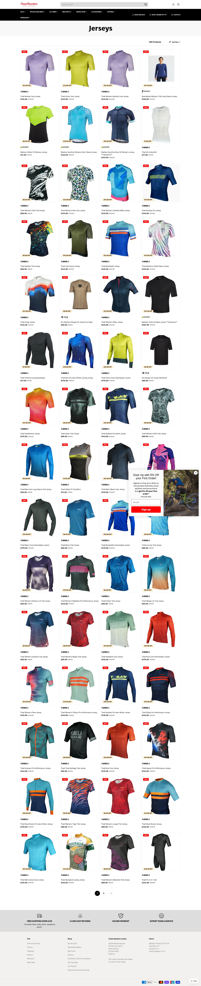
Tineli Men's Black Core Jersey (113, 489)
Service (70, 955)
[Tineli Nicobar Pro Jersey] (161, 182)
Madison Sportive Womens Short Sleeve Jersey (79, 152)
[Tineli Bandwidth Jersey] (120, 238)
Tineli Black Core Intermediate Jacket (34, 545)
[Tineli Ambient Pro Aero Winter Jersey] (120, 684)
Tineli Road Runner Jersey (152, 824)
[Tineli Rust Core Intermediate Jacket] (161, 629)
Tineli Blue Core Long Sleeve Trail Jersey (35, 489)
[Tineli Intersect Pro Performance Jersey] (39, 740)
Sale (22, 12)
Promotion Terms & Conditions (79, 959)
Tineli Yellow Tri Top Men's (71, 489)
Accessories (96, 12)
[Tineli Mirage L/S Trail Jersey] (161, 573)
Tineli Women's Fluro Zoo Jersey (73, 210)
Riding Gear (81, 12)
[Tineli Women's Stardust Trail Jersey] (39, 629)
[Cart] (178, 4)
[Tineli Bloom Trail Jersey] (80, 517)
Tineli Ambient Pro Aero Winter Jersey (115, 712)
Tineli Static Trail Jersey (70, 434)
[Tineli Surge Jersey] (39, 294)
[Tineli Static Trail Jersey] (80, 406)
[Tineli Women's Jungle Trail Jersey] (120, 796)
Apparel (110, 12)
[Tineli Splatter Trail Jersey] (39, 238)
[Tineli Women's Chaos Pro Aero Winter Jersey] (161, 461)
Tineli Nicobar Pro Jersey (151, 210)
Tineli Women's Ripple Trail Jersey (74, 657)
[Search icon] (145, 4)
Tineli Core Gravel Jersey (70, 266)
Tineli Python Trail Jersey (110, 601)
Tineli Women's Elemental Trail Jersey (115, 880)
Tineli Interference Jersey (30, 434)
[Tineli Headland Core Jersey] (120, 629)
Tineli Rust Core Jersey (110, 768)
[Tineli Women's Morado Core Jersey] (120, 68)
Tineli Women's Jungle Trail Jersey (114, 824)
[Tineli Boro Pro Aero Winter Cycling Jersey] (80, 350)
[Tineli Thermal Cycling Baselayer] (39, 350)
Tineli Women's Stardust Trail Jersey (34, 657)
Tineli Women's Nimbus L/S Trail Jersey (35, 601)
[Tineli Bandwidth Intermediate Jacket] (120, 517)
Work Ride (31, 962)
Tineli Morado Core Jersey (30, 96)
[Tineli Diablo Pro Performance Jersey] (161, 684)
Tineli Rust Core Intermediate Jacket (156, 657)
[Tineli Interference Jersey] (39, 406)
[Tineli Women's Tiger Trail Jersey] (80, 796)
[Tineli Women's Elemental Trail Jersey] (120, 852)
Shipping (30, 951)
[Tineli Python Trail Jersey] (120, 573)
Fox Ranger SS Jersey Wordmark (154, 378)
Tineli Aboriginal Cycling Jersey (73, 880)
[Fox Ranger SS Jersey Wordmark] (161, 350)
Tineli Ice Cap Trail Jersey (151, 545)
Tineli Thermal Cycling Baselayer (32, 378)
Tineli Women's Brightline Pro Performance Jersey (80, 601)
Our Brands (72, 966)
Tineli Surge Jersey (27, 322)
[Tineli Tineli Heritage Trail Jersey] (80, 740)
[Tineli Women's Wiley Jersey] (120, 294)
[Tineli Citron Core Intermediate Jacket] (120, 350)
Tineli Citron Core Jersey (70, 96)
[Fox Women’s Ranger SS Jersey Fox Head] (80, 294)
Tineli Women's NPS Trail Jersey (154, 434)
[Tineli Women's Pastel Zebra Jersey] (161, 238)
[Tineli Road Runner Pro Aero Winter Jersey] (39, 796)
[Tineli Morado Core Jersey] (39, 68)
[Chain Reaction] (29, 4)
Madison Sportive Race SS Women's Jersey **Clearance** (117, 153)
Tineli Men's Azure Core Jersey (32, 880)
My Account (72, 943)
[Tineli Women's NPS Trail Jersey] (161, 406)
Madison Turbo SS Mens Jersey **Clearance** (159, 322)
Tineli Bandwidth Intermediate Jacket (115, 545)
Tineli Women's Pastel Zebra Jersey (155, 266)
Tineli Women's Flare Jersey (30, 712)
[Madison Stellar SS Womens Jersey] (39, 124)
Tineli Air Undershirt (149, 152)
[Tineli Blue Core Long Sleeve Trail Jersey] (39, 461)
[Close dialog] (196, 473)
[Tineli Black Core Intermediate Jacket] (39, 517)
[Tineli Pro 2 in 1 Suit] (161, 852)
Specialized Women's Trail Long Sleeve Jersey (159, 96)
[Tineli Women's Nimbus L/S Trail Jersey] (39, 573)
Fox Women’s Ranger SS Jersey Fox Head (77, 322)
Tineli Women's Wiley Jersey (112, 322)
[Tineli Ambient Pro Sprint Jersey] (120, 406)
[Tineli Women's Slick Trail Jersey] (39, 182)
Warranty (30, 959)
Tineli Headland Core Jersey (112, 657)
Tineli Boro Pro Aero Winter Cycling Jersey (77, 378)
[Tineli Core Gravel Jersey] (80, 238)
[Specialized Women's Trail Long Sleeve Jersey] (161, 68)
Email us (111, 954)
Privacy (30, 947)
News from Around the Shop (78, 970)
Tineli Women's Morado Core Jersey (115, 96)
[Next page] (111, 893)
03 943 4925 (113, 951)
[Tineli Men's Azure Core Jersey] (39, 852)
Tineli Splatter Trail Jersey (30, 266)
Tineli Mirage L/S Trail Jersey (153, 601)
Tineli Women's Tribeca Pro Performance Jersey (79, 712)
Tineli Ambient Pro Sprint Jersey (113, 434)
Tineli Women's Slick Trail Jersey (32, 210)
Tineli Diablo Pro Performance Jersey (156, 712)
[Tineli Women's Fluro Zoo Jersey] (80, 182)
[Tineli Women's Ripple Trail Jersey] (80, 629)
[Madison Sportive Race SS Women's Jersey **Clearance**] (120, 124)
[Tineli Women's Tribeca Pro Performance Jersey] (80, 684)
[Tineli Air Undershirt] (161, 124)
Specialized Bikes (37, 12)
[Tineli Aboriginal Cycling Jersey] (80, 852)
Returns (30, 955)
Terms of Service (33, 943)
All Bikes (53, 12)
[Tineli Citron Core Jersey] (80, 68)
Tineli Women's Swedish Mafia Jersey (115, 210)
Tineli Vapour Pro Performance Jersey (156, 768)
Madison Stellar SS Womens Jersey (33, 152)
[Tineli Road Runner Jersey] (161, 796)
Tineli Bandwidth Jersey (110, 266)
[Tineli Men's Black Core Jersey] (120, 461)
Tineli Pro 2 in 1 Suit (149, 880)
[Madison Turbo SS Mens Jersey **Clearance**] (161, 294)
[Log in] (173, 4)
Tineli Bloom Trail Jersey (70, 545)
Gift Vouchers (73, 962)
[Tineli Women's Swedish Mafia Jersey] (120, 182)
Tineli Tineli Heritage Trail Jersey (73, 768)
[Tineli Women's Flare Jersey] (39, 684)
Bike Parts (66, 12)
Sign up (146, 509)
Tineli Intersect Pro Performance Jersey (35, 768)
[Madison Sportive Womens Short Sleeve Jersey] (80, 124)
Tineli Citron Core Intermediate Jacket (115, 378)
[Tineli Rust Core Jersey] (120, 740)
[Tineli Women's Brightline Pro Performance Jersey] (80, 573)
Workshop (24, 18)
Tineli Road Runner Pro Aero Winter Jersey (36, 824)
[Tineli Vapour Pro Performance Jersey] (161, 740)
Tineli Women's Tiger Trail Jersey (73, 824)
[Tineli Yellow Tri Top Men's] (80, 461)
